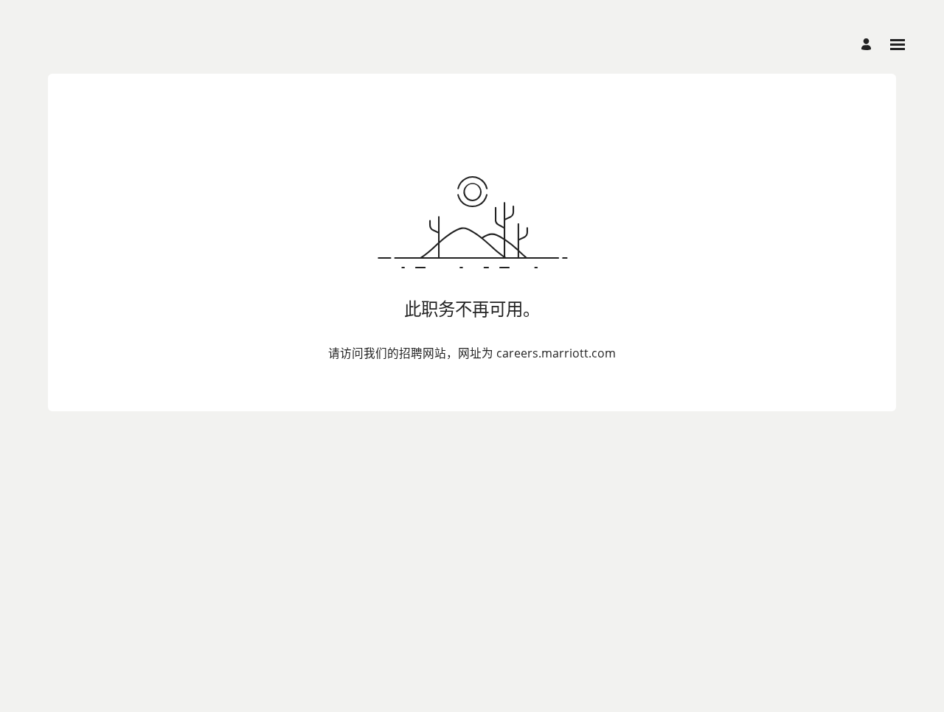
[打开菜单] (897, 44)
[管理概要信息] (868, 45)
